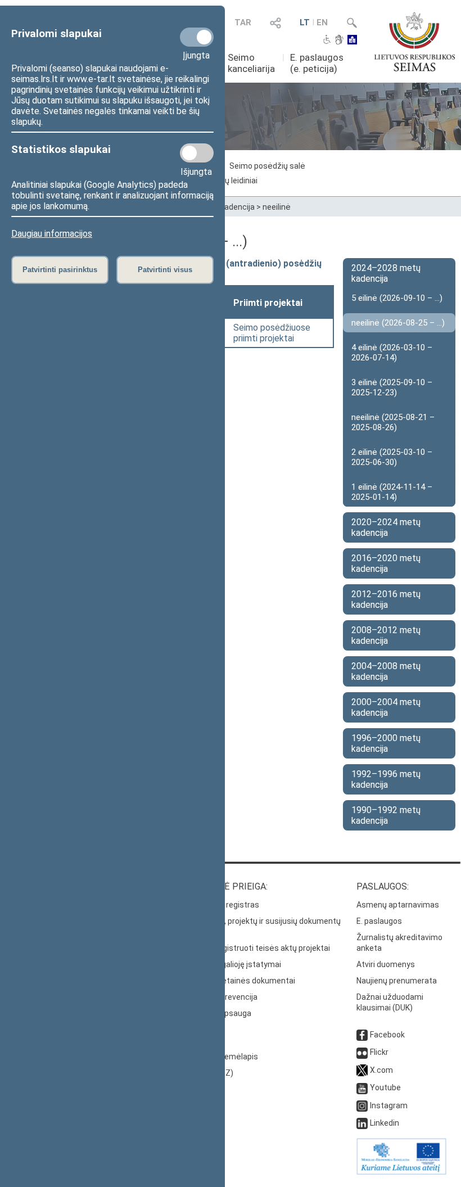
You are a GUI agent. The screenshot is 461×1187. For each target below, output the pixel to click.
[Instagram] (362, 1105)
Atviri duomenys (385, 964)
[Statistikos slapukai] (197, 153)
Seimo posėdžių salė (267, 165)
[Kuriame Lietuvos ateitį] (401, 1171)
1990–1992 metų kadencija (386, 815)
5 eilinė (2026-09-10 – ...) (396, 298)
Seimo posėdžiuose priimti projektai (271, 333)
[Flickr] (362, 1052)
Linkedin (384, 1122)
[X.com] (362, 1070)
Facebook (387, 1034)
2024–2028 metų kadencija (386, 273)
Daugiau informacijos (51, 233)
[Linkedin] (362, 1122)
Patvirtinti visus (165, 269)
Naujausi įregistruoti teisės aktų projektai (255, 948)
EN (322, 22)
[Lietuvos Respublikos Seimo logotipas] (414, 41)
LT (305, 22)
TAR (242, 22)
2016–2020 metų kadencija (386, 563)
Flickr (379, 1052)
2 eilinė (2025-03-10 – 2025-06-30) (391, 457)
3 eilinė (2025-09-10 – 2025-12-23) (391, 387)
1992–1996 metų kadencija (386, 779)
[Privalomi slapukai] (197, 37)
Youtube (385, 1087)
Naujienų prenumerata (396, 980)
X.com (381, 1070)
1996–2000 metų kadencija (386, 743)
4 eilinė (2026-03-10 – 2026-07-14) (391, 352)
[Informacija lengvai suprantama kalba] (352, 40)
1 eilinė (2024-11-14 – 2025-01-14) (391, 492)
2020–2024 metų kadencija (386, 527)
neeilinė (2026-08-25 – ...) (398, 323)
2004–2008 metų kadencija (386, 671)
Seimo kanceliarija (251, 63)
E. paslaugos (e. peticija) (317, 63)
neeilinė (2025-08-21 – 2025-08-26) (393, 422)
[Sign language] (339, 40)
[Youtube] (362, 1087)
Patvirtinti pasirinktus (59, 269)
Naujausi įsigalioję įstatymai (231, 964)
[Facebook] (362, 1034)
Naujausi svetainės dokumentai (238, 980)
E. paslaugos (379, 921)
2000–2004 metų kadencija (386, 707)
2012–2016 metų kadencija (386, 599)
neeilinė (277, 206)
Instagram (389, 1105)
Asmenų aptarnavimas (397, 904)
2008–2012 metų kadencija (386, 635)
